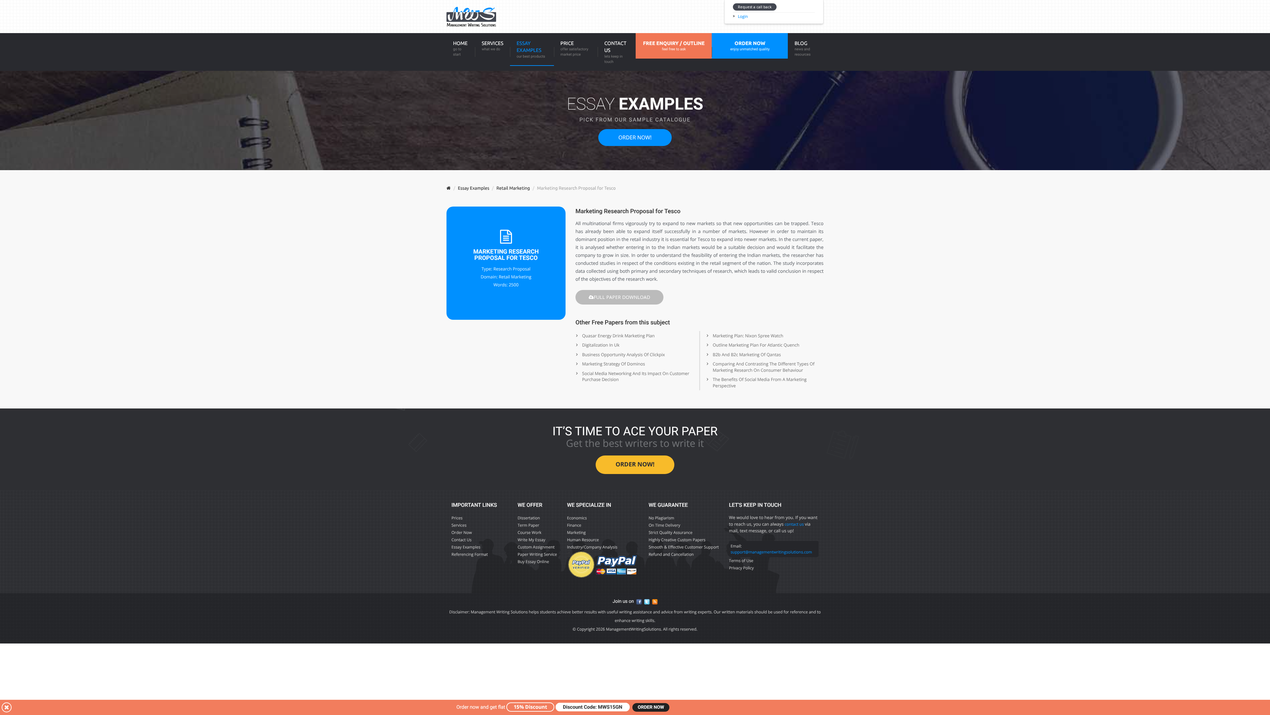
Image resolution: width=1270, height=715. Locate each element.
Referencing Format (469, 554)
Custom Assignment (536, 547)
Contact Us (615, 52)
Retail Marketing (513, 188)
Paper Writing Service (537, 554)
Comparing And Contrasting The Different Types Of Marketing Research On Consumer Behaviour (764, 367)
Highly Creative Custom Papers (677, 540)
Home (460, 48)
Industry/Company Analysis (592, 547)
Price (574, 48)
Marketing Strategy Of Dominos (613, 364)
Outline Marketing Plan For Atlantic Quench (756, 345)
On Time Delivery (664, 525)
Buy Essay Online (533, 561)
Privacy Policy (741, 568)
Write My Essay (531, 540)
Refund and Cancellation (671, 554)
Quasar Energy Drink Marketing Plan (618, 336)
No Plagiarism (661, 518)
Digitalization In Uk (600, 345)
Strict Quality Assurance (671, 532)
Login (743, 16)
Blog (802, 48)
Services (492, 45)
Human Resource (583, 540)
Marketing (576, 532)
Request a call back (755, 6)
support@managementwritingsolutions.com (771, 552)
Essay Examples (531, 49)
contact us (794, 524)
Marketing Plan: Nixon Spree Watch (748, 336)
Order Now (461, 532)
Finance (574, 525)
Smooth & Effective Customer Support (684, 547)
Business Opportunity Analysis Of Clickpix (623, 355)
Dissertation (529, 518)
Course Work (529, 532)
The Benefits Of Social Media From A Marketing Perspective (760, 382)
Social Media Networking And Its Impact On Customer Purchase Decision (635, 376)
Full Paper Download (622, 297)
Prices (456, 518)
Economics (577, 518)
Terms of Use (741, 560)
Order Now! (635, 137)
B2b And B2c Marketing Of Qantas (747, 355)
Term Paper (528, 525)
